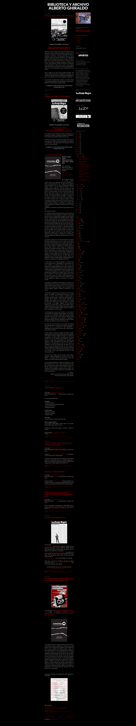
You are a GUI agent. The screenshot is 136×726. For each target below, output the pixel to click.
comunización (78, 254)
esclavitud (78, 267)
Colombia (78, 249)
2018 (78, 147)
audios (50, 511)
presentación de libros (68, 381)
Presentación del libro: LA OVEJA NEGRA (57, 96)
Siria (59, 90)
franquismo (78, 272)
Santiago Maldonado (80, 333)
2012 (78, 207)
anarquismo (55, 571)
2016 (78, 151)
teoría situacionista (80, 346)
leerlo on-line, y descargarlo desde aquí (62, 562)
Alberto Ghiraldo (79, 222)
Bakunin (77, 235)
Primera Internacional (80, 307)
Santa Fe (78, 331)
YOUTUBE (78, 42)
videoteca (78, 356)
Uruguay (71, 436)
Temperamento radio (57, 481)
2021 (78, 142)
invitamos (63, 711)
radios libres (58, 436)
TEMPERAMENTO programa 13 (57, 392)
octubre (80, 184)
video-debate (78, 354)
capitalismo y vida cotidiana (65, 571)
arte (76, 230)
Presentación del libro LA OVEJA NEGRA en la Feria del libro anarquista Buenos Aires (59, 579)
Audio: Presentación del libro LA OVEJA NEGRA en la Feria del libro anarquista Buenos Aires (59, 494)
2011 (78, 209)
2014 (78, 203)
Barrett (77, 236)
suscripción (78, 341)
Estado (52, 572)
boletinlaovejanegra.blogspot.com (59, 568)
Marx (77, 288)
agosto (79, 188)
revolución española (67, 572)
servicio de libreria (79, 335)
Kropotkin (78, 281)
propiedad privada (79, 309)
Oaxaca (77, 294)
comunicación (78, 252)
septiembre (80, 186)
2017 (78, 149)
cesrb (77, 244)
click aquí (56, 476)
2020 (78, 144)
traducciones (78, 348)
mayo (79, 193)
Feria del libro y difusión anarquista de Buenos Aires (59, 508)
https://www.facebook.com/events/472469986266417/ (56, 708)
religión (77, 315)
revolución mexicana (80, 322)
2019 (78, 145)
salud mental (78, 330)
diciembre (80, 154)
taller (77, 343)
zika (76, 359)
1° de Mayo (78, 218)
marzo (79, 197)
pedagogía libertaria (80, 298)
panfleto (77, 296)
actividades (51, 90)
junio (79, 192)
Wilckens (78, 357)
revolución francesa (80, 320)
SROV (77, 340)
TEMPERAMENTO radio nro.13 (54, 387)
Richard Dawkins (79, 327)
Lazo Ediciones (65, 172)
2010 (78, 210)
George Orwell (79, 275)
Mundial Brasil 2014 (80, 291)
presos (77, 306)
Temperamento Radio (53, 433)
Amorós (50, 571)
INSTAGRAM (78, 38)
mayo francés (78, 290)
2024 (78, 136)
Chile (77, 248)
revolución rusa (79, 323)
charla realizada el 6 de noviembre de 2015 (58, 454)
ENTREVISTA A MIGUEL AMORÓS (57, 475)
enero (79, 201)
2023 (78, 138)
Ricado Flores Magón (80, 325)
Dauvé (77, 260)
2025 (78, 134)
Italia (77, 280)
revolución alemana (80, 317)
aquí (57, 394)
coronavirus (78, 257)
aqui (66, 82)
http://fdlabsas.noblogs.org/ (50, 706)
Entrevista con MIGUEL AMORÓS (55, 471)
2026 (78, 132)
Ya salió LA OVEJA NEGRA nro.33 (55, 517)
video (77, 352)
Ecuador (77, 264)
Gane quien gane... (48, 546)
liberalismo (78, 285)
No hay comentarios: (50, 89)
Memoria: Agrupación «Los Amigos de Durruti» (55, 552)
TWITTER (78, 40)
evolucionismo (79, 270)
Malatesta (78, 286)
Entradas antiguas (70, 716)
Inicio (60, 716)
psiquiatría (78, 311)
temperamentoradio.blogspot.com (59, 432)
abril (79, 195)
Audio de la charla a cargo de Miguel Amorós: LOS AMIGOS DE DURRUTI (58, 444)
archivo (77, 227)
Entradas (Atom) (54, 719)
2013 (78, 205)
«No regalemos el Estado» (50, 558)
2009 (78, 212)
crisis (77, 259)
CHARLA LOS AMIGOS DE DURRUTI (58, 448)
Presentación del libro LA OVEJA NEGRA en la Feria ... (84, 181)
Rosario (77, 328)
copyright (78, 256)
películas (77, 299)
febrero (80, 199)
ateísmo (77, 231)
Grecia (77, 277)
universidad (78, 349)
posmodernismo (79, 302)
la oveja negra (58, 381)
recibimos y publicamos (80, 314)
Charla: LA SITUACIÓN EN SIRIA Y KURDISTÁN (59, 16)
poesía (77, 301)
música (77, 293)
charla (56, 90)
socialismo (78, 338)
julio (79, 190)
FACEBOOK (78, 37)
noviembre (80, 156)
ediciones (78, 265)
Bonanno (77, 239)
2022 (78, 140)
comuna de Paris (79, 251)
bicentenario (78, 238)
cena (77, 243)
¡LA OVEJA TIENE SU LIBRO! (53, 155)
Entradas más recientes (49, 716)
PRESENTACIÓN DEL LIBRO (56, 499)
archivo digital (78, 228)
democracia (51, 436)
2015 (78, 153)
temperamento (65, 436)
